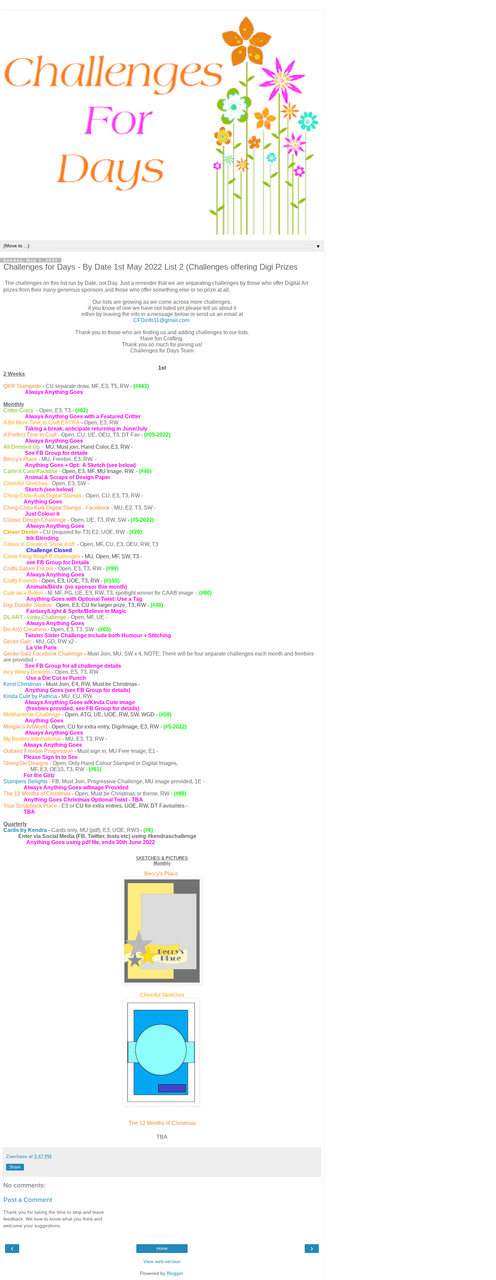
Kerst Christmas (22, 684)
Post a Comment (27, 1199)
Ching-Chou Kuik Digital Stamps (42, 495)
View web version (162, 1261)
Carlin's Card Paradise (30, 471)
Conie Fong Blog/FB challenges (41, 556)
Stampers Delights (25, 781)
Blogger (175, 1273)
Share (15, 1167)
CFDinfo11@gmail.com (161, 320)
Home (162, 1248)
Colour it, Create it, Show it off (39, 544)
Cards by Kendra (25, 830)
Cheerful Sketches (25, 483)
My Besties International (32, 739)
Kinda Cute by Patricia (30, 696)
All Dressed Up (21, 447)
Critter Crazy (18, 410)
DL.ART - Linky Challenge (34, 617)
